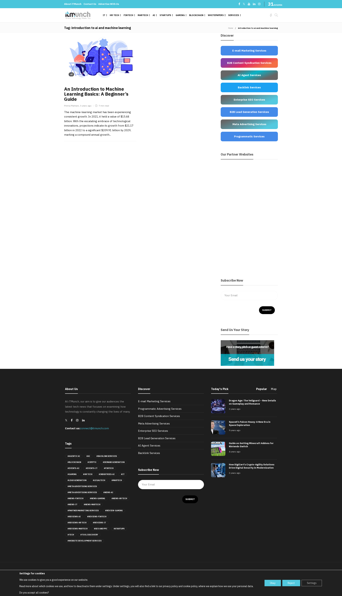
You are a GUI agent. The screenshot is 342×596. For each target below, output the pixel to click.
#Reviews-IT (99, 523)
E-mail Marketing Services (154, 401)
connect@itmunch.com (94, 428)
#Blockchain (74, 462)
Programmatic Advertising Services (160, 408)
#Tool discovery (89, 535)
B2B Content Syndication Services (159, 416)
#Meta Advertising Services (82, 486)
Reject (291, 583)
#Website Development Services (85, 541)
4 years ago (234, 451)
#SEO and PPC (100, 529)
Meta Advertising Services (154, 423)
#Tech (71, 535)
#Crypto (91, 462)
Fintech (128, 15)
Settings (312, 583)
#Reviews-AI (74, 516)
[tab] (261, 390)
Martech (143, 15)
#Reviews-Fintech (96, 516)
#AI (88, 456)
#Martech (117, 480)
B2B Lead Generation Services (156, 438)
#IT (123, 474)
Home (230, 28)
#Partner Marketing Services (83, 510)
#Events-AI (73, 468)
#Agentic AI (74, 456)
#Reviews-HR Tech (77, 523)
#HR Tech (87, 474)
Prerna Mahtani (71, 105)
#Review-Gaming (114, 510)
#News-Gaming (97, 498)
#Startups (119, 529)
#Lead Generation (77, 480)
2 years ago (234, 409)
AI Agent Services (149, 445)
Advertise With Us (108, 4)
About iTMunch (72, 4)
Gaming (180, 15)
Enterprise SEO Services (153, 430)
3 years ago (85, 105)
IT (104, 15)
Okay (273, 583)
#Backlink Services (106, 456)
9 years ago (234, 430)
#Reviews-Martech (77, 529)
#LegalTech (99, 480)
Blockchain (196, 15)
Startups (165, 15)
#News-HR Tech (119, 498)
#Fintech (108, 468)
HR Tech (114, 15)
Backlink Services (149, 453)
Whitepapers (216, 15)
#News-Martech (92, 504)
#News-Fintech (75, 498)
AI (154, 15)
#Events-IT (91, 468)
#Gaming (72, 474)
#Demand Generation (114, 462)
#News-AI (108, 492)
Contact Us (90, 4)
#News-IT (72, 504)
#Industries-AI (107, 474)
